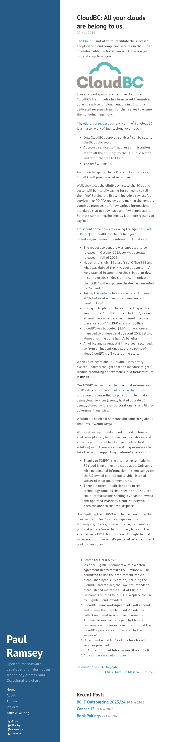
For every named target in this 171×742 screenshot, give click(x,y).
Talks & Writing (18, 713)
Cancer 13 (95, 709)
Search (88, 560)
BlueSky (15, 725)
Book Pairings (98, 715)
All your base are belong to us (105, 655)
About (11, 695)
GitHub (15, 721)
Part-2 (84, 234)
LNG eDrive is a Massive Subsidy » (129, 672)
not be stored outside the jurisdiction (125, 390)
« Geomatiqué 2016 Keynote (97, 667)
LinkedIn (16, 733)
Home (11, 689)
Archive (12, 701)
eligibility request (96, 123)
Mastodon (17, 729)
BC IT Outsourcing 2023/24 (110, 702)
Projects (12, 707)
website (105, 293)
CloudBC (89, 41)
